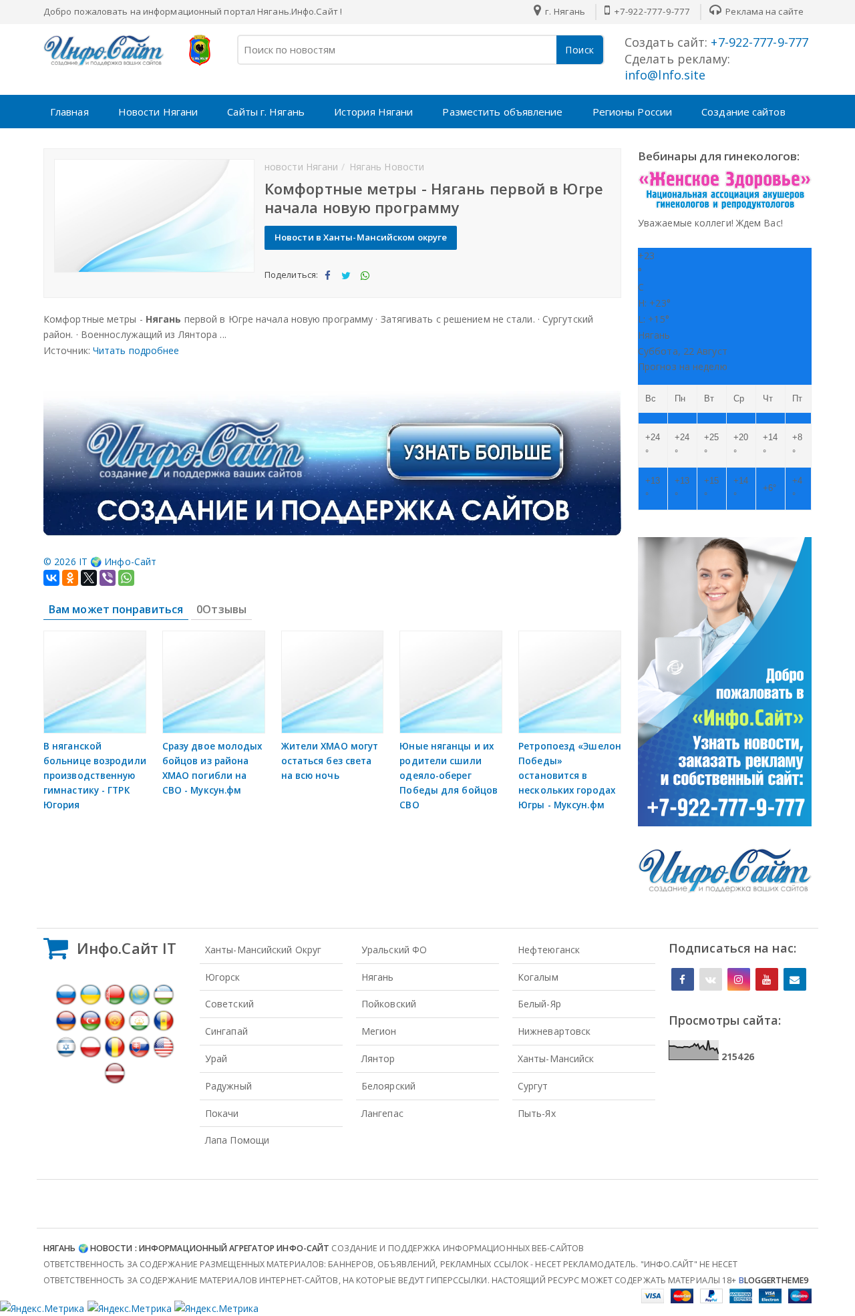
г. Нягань (564, 11)
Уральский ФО (394, 949)
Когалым (538, 977)
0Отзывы (221, 609)
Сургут (533, 1086)
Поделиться (327, 286)
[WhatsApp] (126, 578)
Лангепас (382, 1113)
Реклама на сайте (763, 11)
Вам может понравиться (116, 609)
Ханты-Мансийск (556, 1058)
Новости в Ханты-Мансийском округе (361, 237)
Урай (216, 1058)
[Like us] (682, 979)
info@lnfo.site (665, 75)
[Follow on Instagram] (738, 979)
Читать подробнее (136, 350)
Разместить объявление (502, 111)
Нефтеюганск (549, 949)
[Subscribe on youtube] (766, 979)
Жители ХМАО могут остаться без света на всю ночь (330, 761)
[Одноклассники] (70, 578)
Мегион (379, 1031)
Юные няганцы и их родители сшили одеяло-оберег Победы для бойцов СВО (448, 775)
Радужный (228, 1086)
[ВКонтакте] (51, 578)
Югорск (222, 977)
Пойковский (388, 1003)
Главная (69, 111)
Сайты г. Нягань (266, 111)
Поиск (579, 49)
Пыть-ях (537, 1113)
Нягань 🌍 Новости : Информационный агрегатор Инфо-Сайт (186, 1248)
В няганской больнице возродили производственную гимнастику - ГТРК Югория (94, 775)
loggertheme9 (773, 1280)
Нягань (377, 977)
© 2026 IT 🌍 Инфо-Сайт (99, 561)
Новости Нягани (158, 111)
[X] (89, 578)
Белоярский (388, 1086)
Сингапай (226, 1031)
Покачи (222, 1113)
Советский (229, 1003)
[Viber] (108, 578)
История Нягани (373, 111)
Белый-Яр (539, 1003)
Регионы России (632, 111)
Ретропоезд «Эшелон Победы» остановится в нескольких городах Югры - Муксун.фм (569, 775)
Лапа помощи (237, 1140)
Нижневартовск (554, 1031)
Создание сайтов (743, 111)
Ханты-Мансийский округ (263, 949)
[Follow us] (710, 979)
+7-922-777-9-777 (651, 11)
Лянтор (378, 1058)
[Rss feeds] (795, 979)
